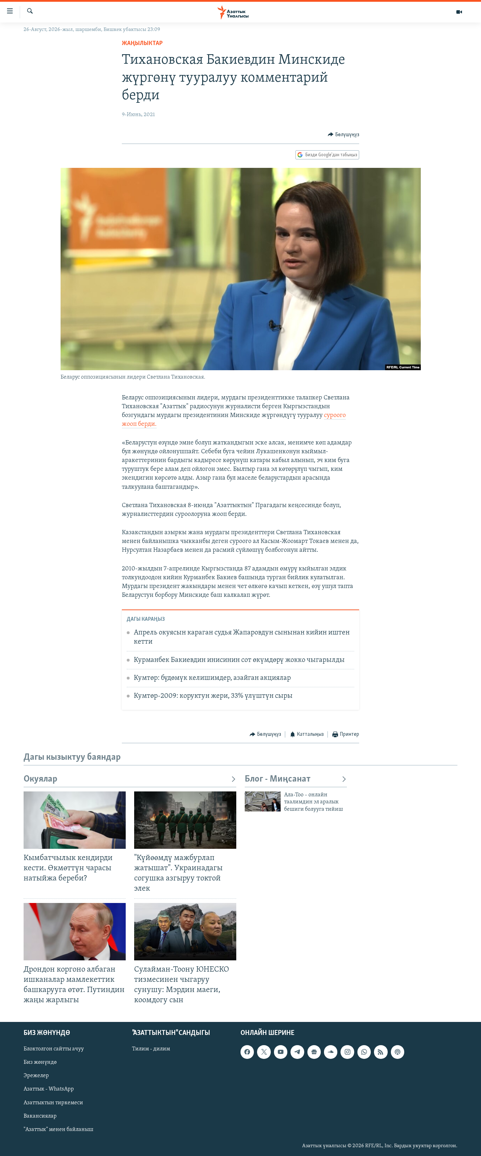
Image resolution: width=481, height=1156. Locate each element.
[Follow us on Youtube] (280, 1052)
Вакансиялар (40, 1116)
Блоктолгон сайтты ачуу (54, 1049)
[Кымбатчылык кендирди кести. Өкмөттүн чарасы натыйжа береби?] (75, 820)
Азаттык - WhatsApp (49, 1089)
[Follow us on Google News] (314, 1052)
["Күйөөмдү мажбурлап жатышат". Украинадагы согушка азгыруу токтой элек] (185, 820)
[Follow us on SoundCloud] (330, 1052)
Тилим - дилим (151, 1049)
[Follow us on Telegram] (297, 1052)
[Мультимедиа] (459, 12)
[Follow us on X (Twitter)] (263, 1052)
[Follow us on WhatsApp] (364, 1052)
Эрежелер (36, 1076)
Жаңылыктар (142, 43)
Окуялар (40, 779)
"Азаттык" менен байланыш (58, 1129)
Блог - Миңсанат (278, 779)
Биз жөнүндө (40, 1063)
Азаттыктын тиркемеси (53, 1103)
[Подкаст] (397, 1052)
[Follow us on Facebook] (247, 1052)
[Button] (343, 134)
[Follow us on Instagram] (347, 1052)
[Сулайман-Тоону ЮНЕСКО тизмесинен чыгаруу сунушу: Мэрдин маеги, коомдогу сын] (185, 931)
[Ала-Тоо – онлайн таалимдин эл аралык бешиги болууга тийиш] (263, 801)
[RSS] (380, 1052)
